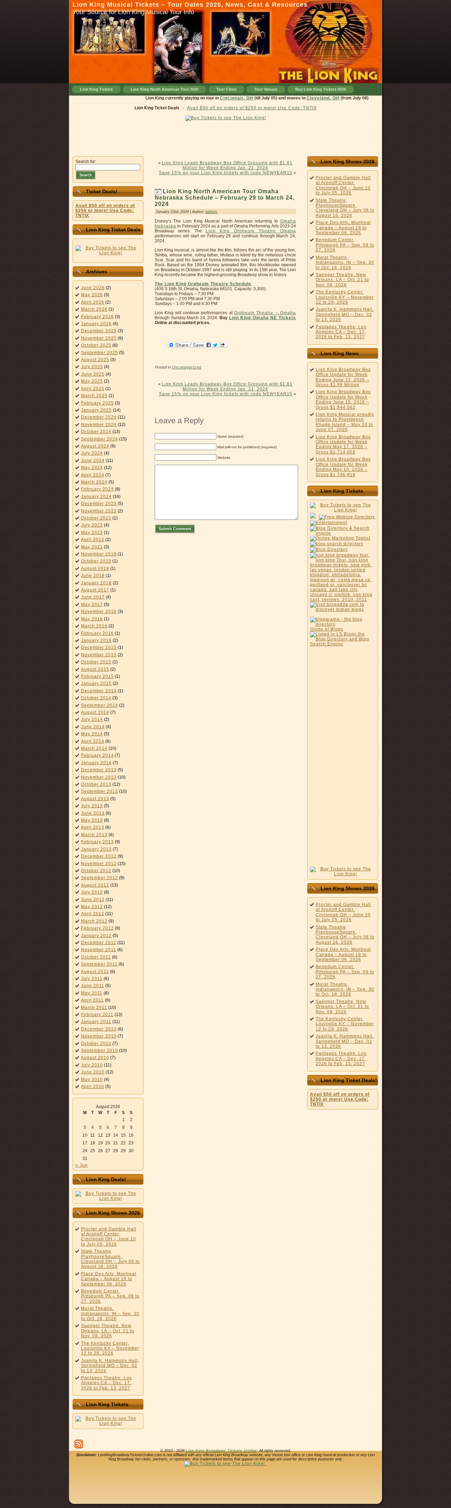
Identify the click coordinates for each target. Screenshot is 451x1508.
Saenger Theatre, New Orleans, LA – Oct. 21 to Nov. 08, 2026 (107, 1330)
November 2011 (98, 949)
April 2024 (92, 475)
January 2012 (96, 935)
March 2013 (94, 834)
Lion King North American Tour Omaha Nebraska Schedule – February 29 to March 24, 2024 (225, 197)
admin (211, 211)
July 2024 (92, 453)
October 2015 (96, 661)
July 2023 (92, 525)
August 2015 (95, 669)
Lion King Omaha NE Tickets (262, 317)
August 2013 (95, 798)
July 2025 (92, 366)
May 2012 (92, 906)
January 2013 (96, 849)
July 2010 (92, 1065)
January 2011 (96, 1021)
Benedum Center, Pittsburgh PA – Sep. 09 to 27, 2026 (110, 1296)
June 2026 (93, 287)
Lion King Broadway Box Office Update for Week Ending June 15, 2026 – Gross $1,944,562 (343, 399)
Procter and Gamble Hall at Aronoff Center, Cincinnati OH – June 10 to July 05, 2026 (108, 1237)
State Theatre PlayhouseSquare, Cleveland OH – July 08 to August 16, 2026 (110, 1259)
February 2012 (97, 928)
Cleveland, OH (306, 98)
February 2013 (97, 841)
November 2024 (99, 424)
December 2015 (99, 647)
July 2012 (92, 892)
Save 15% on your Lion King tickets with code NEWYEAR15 (225, 172)
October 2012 (96, 870)
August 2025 (95, 359)
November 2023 (99, 511)
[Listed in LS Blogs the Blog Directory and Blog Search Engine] (342, 643)
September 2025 (99, 352)
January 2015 (96, 683)
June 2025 (93, 374)
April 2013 (92, 827)
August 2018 (95, 568)
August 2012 (95, 885)
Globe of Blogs (326, 629)
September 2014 (99, 705)
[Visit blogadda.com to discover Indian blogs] (342, 609)
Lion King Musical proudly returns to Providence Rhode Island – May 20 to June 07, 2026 (345, 422)
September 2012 (99, 877)
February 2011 (97, 1014)
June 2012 (93, 899)
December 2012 (99, 856)
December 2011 (98, 942)
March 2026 (94, 309)
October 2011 (96, 957)
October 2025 (96, 345)
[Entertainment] (328, 522)
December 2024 (99, 417)
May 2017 (92, 604)
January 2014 (96, 762)
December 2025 (99, 330)
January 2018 (96, 582)
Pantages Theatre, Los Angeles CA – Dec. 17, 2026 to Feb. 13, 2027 (106, 1383)
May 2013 (92, 820)
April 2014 (92, 741)
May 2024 (92, 467)
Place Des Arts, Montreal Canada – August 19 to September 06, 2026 (108, 1279)
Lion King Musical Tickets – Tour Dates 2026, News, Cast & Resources (190, 4)
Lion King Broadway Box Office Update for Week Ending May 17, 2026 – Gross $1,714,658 (343, 444)
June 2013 (93, 813)
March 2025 (94, 395)
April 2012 (92, 913)
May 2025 (92, 381)
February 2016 (97, 633)
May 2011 (92, 993)
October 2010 (96, 1043)
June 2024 (93, 460)
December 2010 (99, 1029)
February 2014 (97, 755)
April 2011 (92, 1000)
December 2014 (99, 690)
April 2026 (92, 302)
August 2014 (95, 712)
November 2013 (99, 777)
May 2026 (92, 294)
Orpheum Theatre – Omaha (265, 312)
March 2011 (94, 1007)
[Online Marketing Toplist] (340, 538)
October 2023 (96, 518)
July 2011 (92, 978)
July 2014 (92, 719)
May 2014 (92, 733)
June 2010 (93, 1072)
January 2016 (96, 640)
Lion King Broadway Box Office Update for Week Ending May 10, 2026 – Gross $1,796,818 (343, 467)
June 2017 (93, 597)
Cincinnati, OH (220, 98)
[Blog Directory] (329, 549)
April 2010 (92, 1086)
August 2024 (95, 446)
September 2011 (99, 964)
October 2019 (96, 561)
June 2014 (93, 726)
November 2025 (99, 338)
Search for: (85, 161)
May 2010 (92, 1079)
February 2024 (97, 489)
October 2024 (96, 431)
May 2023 (92, 532)
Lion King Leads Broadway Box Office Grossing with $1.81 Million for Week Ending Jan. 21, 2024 (227, 165)
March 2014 (94, 748)
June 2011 (92, 985)
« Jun (81, 1165)
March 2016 (94, 626)
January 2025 (96, 410)
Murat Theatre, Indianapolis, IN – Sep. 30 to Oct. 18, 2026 (110, 1313)
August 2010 (95, 1057)
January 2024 (96, 496)
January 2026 (96, 323)
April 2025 (92, 388)
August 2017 (95, 590)
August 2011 (95, 971)
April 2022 (92, 539)
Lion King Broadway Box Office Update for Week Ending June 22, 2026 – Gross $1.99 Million (343, 377)
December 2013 (99, 769)
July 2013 (92, 805)
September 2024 (99, 439)
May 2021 (92, 547)
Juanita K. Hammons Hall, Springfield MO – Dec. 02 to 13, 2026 (110, 1365)
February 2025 (97, 403)
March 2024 (94, 482)
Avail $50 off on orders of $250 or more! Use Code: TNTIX (252, 107)
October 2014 (96, 697)
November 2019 (99, 554)
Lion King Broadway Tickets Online (221, 1450)
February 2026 (97, 316)
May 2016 (92, 618)
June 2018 (93, 575)
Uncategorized (187, 367)
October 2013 (96, 784)
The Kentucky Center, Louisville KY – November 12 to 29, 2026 (110, 1348)
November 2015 (99, 654)
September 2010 (99, 1050)
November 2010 (99, 1036)
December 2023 (99, 503)
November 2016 (99, 611)
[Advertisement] (225, 137)
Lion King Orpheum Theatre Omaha (251, 231)
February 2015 (97, 676)
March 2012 (94, 921)
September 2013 (99, 791)
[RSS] (78, 1444)
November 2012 (99, 863)
